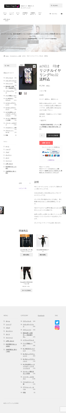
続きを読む (26, 254)
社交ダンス (57, 170)
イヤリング (56, 172)
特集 (7, 135)
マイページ (9, 161)
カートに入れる (53, 135)
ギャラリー (9, 155)
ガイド (7, 158)
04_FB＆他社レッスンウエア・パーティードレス (11, 113)
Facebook (41, 315)
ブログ (39, 13)
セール (18, 13)
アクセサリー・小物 (15, 56)
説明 (20, 183)
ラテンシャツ (9, 83)
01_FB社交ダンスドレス (9, 99)
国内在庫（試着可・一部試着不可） (11, 87)
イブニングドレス (28, 340)
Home (7, 56)
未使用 (46, 170)
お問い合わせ (6, 20)
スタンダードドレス (11, 80)
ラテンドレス (9, 78)
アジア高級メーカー (11, 95)
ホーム (5, 13)
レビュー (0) (22, 188)
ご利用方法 (50, 160)
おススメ (51, 170)
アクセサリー (48, 172)
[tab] (25, 183)
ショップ (11, 13)
